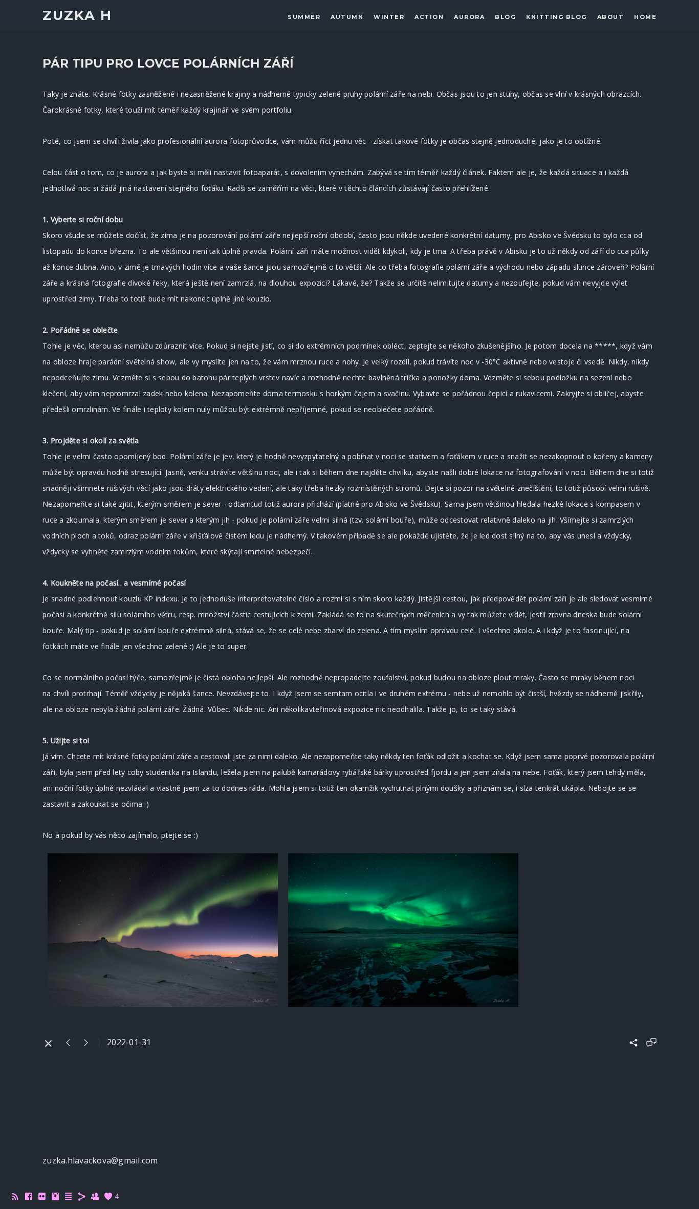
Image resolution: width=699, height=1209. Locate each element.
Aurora (469, 16)
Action (429, 16)
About (610, 16)
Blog (505, 16)
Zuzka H (77, 16)
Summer (304, 16)
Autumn (347, 16)
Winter (389, 16)
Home (645, 16)
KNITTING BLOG (556, 16)
